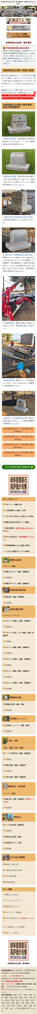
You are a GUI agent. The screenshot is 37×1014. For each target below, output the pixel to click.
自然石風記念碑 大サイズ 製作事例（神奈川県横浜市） (18, 430)
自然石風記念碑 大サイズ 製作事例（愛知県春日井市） (18, 446)
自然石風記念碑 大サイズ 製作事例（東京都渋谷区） (18, 438)
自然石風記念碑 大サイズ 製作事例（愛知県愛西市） (18, 454)
